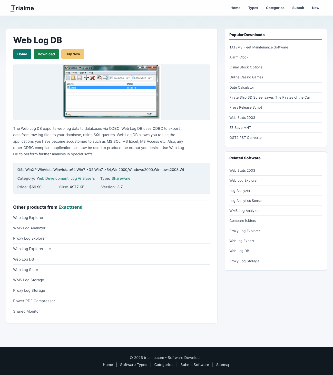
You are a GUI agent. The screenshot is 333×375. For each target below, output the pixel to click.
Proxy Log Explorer (29, 238)
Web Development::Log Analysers (66, 178)
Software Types (133, 364)
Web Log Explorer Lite (32, 248)
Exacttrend (71, 207)
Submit (298, 8)
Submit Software (194, 364)
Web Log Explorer (28, 217)
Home (235, 8)
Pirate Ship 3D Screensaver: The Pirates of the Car (269, 97)
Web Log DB (23, 259)
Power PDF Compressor (34, 301)
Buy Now (73, 54)
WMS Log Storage (28, 280)
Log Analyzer (239, 190)
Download (46, 54)
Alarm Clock (238, 57)
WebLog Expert (241, 241)
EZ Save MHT (240, 127)
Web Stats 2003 (242, 117)
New (315, 8)
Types (253, 8)
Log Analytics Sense (245, 200)
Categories (275, 8)
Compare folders (242, 220)
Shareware (121, 178)
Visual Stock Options (245, 67)
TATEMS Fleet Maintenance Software (258, 47)
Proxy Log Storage (29, 290)
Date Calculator (241, 87)
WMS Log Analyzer (29, 228)
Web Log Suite (25, 269)
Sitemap (223, 364)
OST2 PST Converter (246, 137)
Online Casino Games (246, 77)
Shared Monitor (26, 311)
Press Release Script (245, 107)
